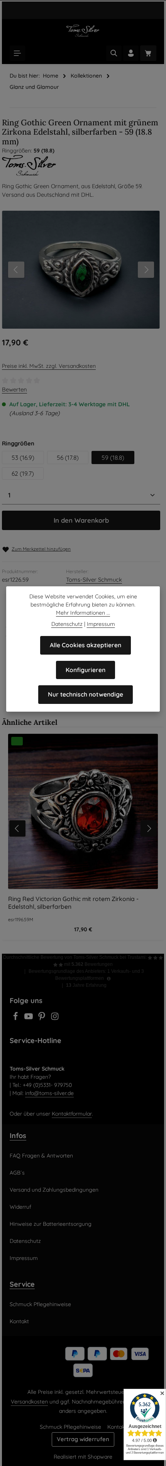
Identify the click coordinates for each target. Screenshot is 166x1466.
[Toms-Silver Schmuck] (83, 165)
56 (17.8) (68, 457)
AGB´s (17, 1172)
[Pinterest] (42, 1018)
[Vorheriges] (16, 270)
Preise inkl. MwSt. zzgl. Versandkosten (49, 365)
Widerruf (20, 1206)
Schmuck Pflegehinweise (40, 1304)
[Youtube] (29, 1018)
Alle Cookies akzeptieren (85, 645)
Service (22, 1284)
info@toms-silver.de (49, 1093)
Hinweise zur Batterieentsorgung (50, 1223)
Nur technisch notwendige (85, 694)
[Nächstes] (146, 270)
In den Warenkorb (81, 520)
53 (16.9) (23, 457)
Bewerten (14, 389)
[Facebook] (16, 1018)
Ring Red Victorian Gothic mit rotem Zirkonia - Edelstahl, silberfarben (73, 902)
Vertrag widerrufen (83, 1439)
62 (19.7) (23, 473)
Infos (18, 1135)
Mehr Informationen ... (83, 612)
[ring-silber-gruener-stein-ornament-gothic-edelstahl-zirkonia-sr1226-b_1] (81, 270)
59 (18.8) (113, 457)
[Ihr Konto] (131, 53)
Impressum (24, 1258)
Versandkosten (29, 1401)
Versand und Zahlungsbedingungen (54, 1189)
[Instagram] (55, 1018)
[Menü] (17, 53)
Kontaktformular (72, 1113)
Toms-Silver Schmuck (94, 579)
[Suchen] (114, 53)
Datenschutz (25, 1240)
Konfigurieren (85, 670)
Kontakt (19, 1321)
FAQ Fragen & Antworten (41, 1155)
